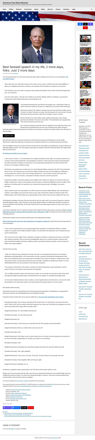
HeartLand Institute (84, 157)
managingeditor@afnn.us (26, 386)
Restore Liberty (83, 162)
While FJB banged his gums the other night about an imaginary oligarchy (26, 221)
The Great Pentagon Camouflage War (85, 289)
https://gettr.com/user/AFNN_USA (18, 398)
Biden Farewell (7, 413)
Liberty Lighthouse (84, 173)
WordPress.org (83, 318)
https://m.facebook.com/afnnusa (19, 393)
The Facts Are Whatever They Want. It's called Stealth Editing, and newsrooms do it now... (85, 93)
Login (73, 9)
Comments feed (83, 316)
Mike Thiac (82, 249)
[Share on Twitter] (85, 24)
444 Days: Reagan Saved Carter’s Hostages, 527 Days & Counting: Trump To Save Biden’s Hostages (27, 416)
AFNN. (52, 384)
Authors (58, 9)
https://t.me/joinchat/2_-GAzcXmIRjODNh (21, 395)
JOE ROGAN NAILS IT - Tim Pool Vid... (85, 44)
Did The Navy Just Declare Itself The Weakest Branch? (85, 251)
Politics (11, 9)
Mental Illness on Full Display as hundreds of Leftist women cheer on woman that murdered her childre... (85, 76)
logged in (12, 428)
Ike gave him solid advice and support (51, 297)
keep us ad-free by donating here (43, 386)
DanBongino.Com (83, 150)
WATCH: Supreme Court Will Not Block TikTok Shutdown (17, 414)
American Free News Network (15, 3)
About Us (50, 9)
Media (43, 9)
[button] (92, 9)
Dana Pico (81, 286)
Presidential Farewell (27, 413)
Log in (80, 311)
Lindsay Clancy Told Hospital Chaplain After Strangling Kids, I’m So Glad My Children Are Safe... (85, 59)
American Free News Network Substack (20, 389)
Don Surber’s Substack (23, 380)
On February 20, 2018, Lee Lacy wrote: (15, 153)
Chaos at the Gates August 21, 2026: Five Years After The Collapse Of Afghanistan (85, 230)
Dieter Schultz (83, 275)
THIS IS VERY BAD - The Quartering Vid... (85, 108)
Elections (19, 9)
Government (28, 9)
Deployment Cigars (84, 148)
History (6, 411)
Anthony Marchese (54, 437)
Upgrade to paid (8, 135)
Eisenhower (14, 413)
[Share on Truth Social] (90, 24)
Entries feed (82, 314)
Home (4, 9)
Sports (36, 9)
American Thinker (84, 153)
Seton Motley (82, 176)
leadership (20, 413)
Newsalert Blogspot (84, 171)
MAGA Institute (83, 169)
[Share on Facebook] (80, 24)
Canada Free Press (84, 155)
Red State (81, 160)
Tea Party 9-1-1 (83, 178)
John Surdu (82, 256)
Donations (66, 9)
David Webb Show (84, 145)
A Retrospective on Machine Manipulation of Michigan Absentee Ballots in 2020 (85, 279)
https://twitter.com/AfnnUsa (15, 396)
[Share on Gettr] (85, 27)
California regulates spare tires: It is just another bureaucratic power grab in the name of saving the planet (85, 221)
